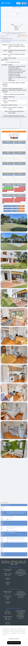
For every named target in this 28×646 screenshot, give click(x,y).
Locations (6, 35)
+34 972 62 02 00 (21, 592)
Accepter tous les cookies (14, 642)
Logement (11, 26)
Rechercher (14, 31)
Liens (25, 561)
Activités (20, 561)
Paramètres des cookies (14, 638)
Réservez (21, 206)
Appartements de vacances (7, 562)
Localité (9, 24)
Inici (1, 35)
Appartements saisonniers (20, 562)
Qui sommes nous (5, 561)
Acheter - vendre (14, 564)
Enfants (12, 29)
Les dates (10, 7)
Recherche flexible (14, 10)
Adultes (12, 27)
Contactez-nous (14, 561)
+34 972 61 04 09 (21, 612)
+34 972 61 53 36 (21, 570)
